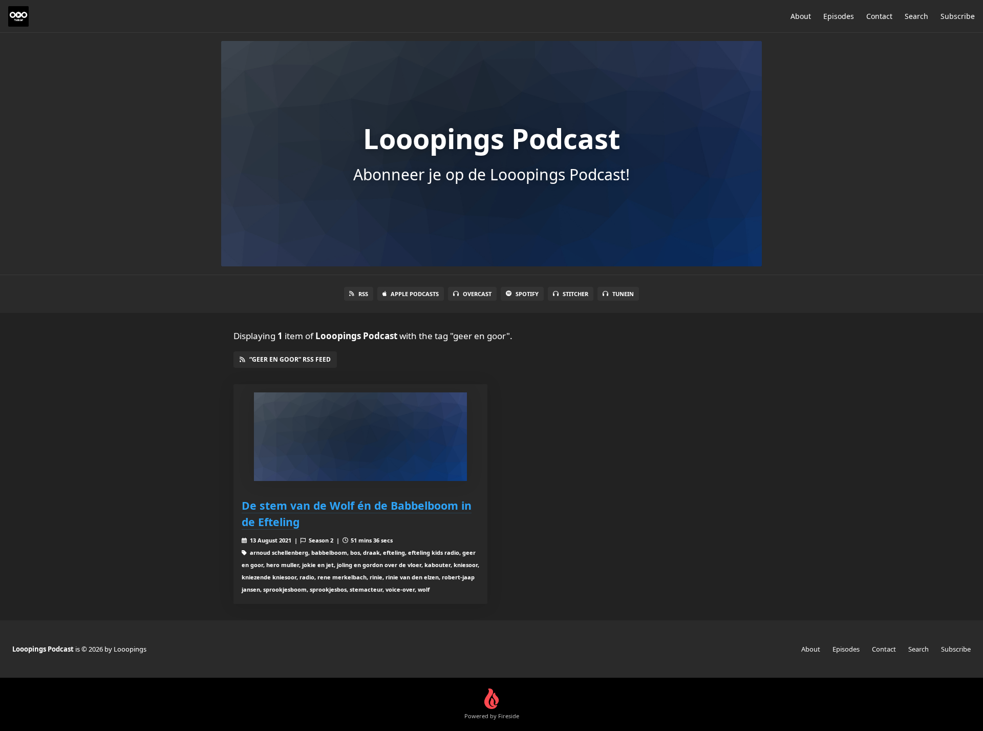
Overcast (477, 294)
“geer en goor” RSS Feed (290, 359)
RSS (363, 294)
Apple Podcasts (415, 294)
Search (916, 16)
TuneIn (623, 294)
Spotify (527, 294)
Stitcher (575, 294)
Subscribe (958, 16)
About (800, 16)
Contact (879, 16)
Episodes (838, 16)
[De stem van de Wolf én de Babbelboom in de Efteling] (360, 436)
